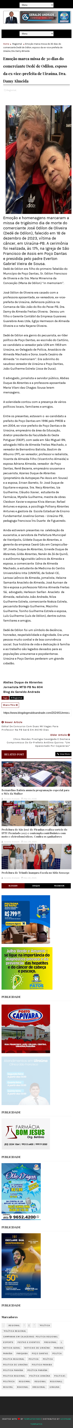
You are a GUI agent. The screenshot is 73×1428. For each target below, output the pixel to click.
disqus (36, 886)
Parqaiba (22, 1353)
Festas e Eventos (29, 1342)
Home (6, 44)
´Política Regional (14, 1331)
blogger (13, 886)
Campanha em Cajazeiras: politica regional (30, 1336)
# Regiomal (16, 698)
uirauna (55, 1387)
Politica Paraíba (13, 1370)
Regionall (56, 1381)
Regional (40, 1381)
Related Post (14, 754)
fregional (50, 1342)
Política (48, 1359)
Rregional (39, 1387)
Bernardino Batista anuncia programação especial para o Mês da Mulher (35, 791)
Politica (34, 1359)
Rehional (22, 1387)
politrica (9, 1381)
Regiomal (17, 44)
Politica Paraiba (42, 1364)
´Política (44, 1325)
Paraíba (8, 1353)
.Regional (14, 1325)
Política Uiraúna (39, 1376)
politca (57, 1353)
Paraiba (58, 1348)
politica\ (60, 1376)
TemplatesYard (32, 1419)
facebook (59, 886)
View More (65, 754)
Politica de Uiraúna (15, 1364)
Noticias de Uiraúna (37, 1348)
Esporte (8, 1342)
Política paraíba (38, 1370)
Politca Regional (13, 1359)
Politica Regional (14, 1376)
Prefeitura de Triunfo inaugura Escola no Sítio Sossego (35, 872)
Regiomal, (11, 90)
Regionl (8, 1387)
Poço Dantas (40, 1353)
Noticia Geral (11, 1348)
